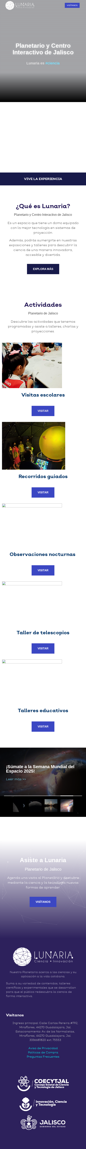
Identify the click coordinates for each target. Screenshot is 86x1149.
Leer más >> (16, 779)
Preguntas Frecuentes (43, 1056)
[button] (57, 5)
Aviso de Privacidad (43, 1048)
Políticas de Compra (43, 1052)
